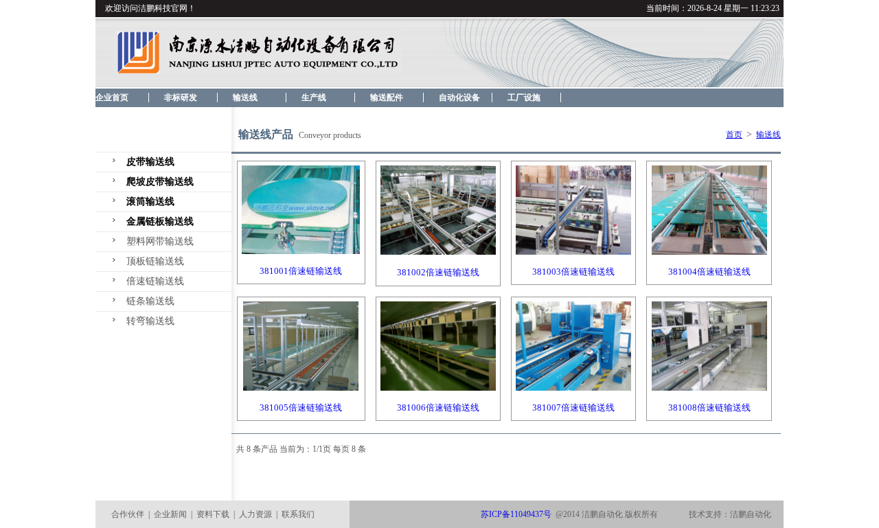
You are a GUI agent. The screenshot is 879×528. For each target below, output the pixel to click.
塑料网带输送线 (160, 241)
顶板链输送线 (155, 261)
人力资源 (255, 514)
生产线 (313, 97)
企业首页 (111, 97)
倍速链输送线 (155, 281)
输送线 (245, 97)
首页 (734, 134)
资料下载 (212, 514)
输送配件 (386, 97)
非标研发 (180, 97)
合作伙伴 (127, 514)
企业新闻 (170, 514)
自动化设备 (459, 97)
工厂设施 (523, 97)
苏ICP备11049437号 (516, 514)
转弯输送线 (150, 321)
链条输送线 (150, 301)
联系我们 (298, 514)
